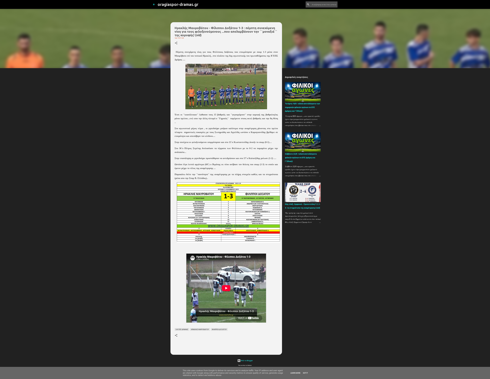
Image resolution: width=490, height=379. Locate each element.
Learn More (295, 373)
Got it (305, 373)
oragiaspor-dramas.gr (178, 4)
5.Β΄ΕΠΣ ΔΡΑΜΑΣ (182, 329)
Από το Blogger (247, 361)
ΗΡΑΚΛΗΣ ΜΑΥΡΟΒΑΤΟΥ (200, 329)
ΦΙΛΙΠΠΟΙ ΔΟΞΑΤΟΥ (219, 329)
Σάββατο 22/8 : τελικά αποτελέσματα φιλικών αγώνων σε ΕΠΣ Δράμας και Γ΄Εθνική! (301, 157)
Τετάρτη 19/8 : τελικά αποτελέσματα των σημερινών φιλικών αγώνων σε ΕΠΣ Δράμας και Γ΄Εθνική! (302, 107)
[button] (176, 43)
